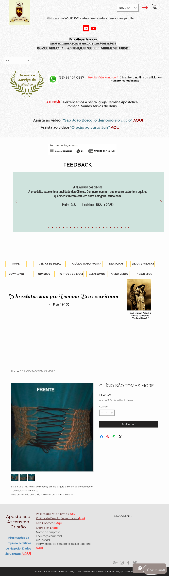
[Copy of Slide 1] (67, 227)
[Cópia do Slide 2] (110, 227)
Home (15, 371)
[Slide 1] (48, 227)
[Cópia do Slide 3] (117, 227)
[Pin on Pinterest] (108, 437)
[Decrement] (102, 412)
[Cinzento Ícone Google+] (115, 562)
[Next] (161, 202)
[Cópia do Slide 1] (52, 227)
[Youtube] (86, 28)
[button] (128, 8)
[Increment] (112, 412)
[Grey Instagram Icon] (121, 562)
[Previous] (16, 202)
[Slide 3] (114, 227)
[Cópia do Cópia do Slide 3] (121, 227)
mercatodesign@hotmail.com (120, 571)
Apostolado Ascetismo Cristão (18, 522)
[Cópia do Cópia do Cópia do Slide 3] (125, 227)
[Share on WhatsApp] (114, 437)
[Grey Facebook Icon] (128, 562)
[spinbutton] (107, 412)
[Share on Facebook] (101, 437)
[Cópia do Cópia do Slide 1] (103, 227)
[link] (155, 6)
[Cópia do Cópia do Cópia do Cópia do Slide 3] (128, 227)
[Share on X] (120, 437)
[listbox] (128, 8)
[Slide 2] (106, 227)
